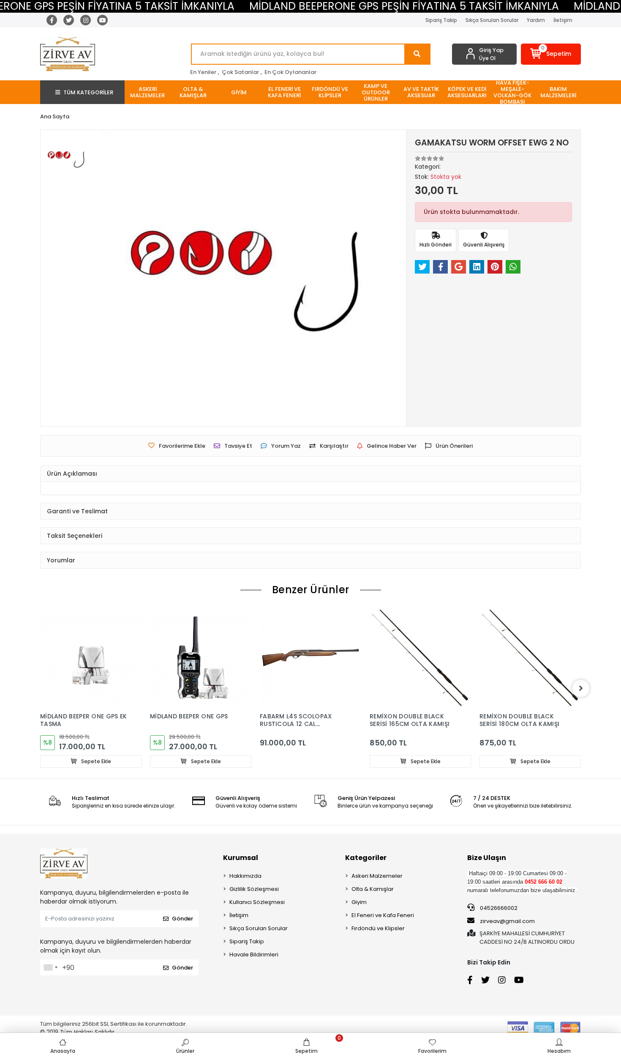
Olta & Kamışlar (372, 889)
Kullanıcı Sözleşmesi (257, 902)
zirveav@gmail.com (507, 921)
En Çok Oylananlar (290, 72)
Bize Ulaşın (486, 858)
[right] (580, 688)
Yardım (536, 20)
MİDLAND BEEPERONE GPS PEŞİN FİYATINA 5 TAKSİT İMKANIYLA (404, 6)
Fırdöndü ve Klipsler (378, 928)
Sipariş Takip (441, 20)
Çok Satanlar (240, 72)
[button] (551, 54)
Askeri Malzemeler (377, 876)
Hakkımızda (245, 876)
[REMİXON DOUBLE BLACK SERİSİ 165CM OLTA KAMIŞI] (420, 657)
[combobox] (50, 967)
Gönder (182, 919)
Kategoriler (366, 858)
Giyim (359, 902)
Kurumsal (240, 858)
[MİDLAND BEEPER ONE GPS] (200, 657)
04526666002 (498, 908)
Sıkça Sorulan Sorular (492, 20)
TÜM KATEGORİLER (88, 92)
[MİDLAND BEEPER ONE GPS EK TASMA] (91, 657)
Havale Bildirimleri (253, 954)
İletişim (562, 20)
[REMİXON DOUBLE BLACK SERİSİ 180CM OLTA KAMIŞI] (530, 657)
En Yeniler (203, 72)
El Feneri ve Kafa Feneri (382, 915)
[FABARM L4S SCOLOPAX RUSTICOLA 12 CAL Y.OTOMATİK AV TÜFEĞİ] (310, 657)
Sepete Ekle (95, 761)
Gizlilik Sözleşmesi (254, 889)
